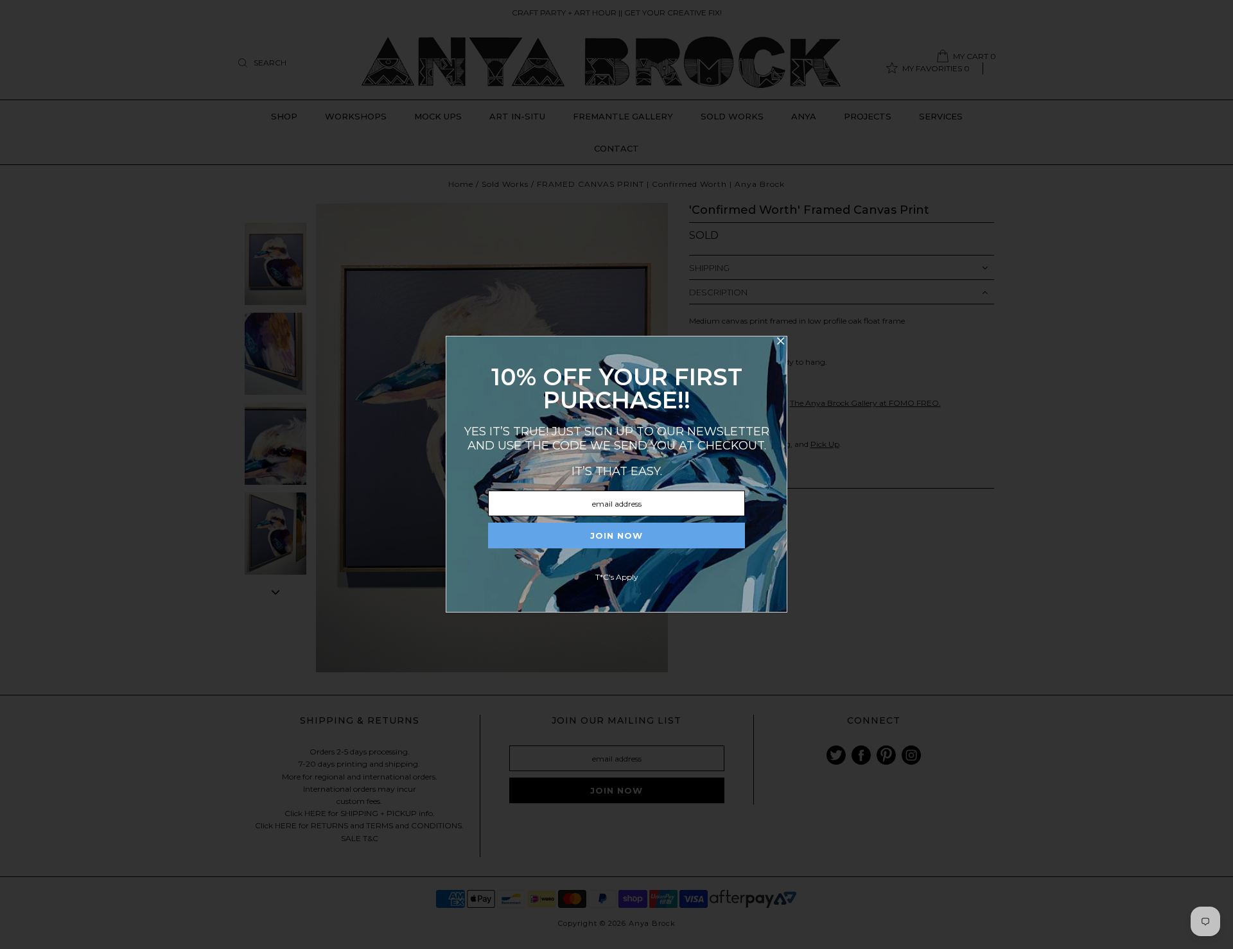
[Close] (780, 343)
